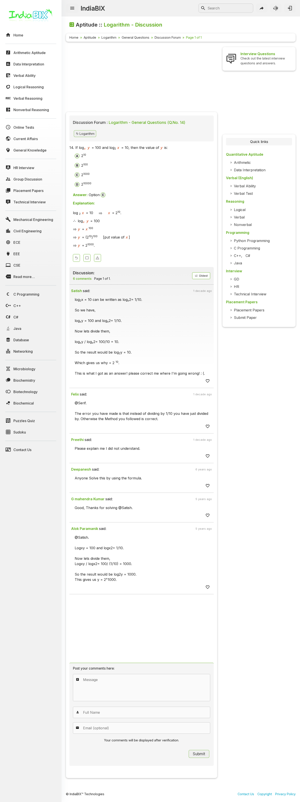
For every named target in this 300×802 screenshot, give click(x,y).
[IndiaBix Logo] (31, 17)
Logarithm (108, 37)
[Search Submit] (203, 8)
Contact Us (246, 794)
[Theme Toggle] (276, 8)
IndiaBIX (93, 8)
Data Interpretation (250, 170)
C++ (237, 255)
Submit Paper (245, 317)
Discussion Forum (168, 37)
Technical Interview (250, 294)
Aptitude (90, 37)
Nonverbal (243, 224)
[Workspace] (86, 258)
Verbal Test (243, 193)
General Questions (135, 37)
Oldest (203, 275)
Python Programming (252, 240)
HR (236, 286)
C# (248, 255)
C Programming (247, 248)
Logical (240, 210)
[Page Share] (261, 8)
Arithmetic (242, 162)
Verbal (239, 217)
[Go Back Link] (76, 258)
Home (73, 37)
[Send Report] (97, 258)
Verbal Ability (245, 186)
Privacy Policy (285, 794)
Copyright (264, 794)
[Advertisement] (141, 77)
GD (236, 279)
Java (238, 263)
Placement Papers (249, 310)
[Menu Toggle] (72, 8)
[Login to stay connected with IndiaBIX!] (290, 8)
